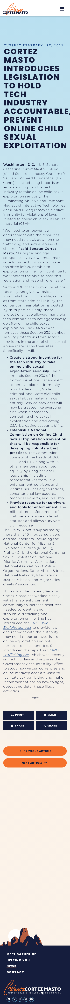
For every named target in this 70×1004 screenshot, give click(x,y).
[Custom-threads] (25, 999)
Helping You (18, 960)
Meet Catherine (21, 954)
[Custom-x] (14, 999)
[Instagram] (20, 999)
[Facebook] (9, 999)
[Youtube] (31, 999)
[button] (62, 9)
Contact (15, 972)
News (11, 966)
